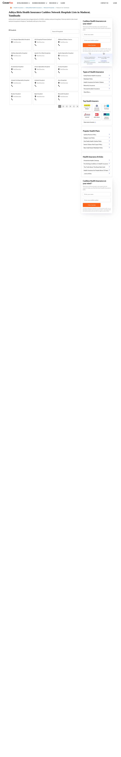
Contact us (104, 3)
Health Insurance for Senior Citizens (94, 82)
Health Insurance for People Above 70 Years (96, 170)
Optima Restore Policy (90, 134)
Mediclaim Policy (88, 79)
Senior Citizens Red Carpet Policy (93, 144)
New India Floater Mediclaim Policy (93, 148)
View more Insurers (89, 122)
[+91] (44, 45)
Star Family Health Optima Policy (93, 141)
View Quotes (92, 45)
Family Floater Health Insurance (92, 75)
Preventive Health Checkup (91, 160)
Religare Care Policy (89, 138)
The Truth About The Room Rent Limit (94, 167)
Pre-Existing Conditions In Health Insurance (96, 163)
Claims (63, 3)
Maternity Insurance (89, 85)
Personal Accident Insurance (92, 88)
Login (115, 3)
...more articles (88, 173)
